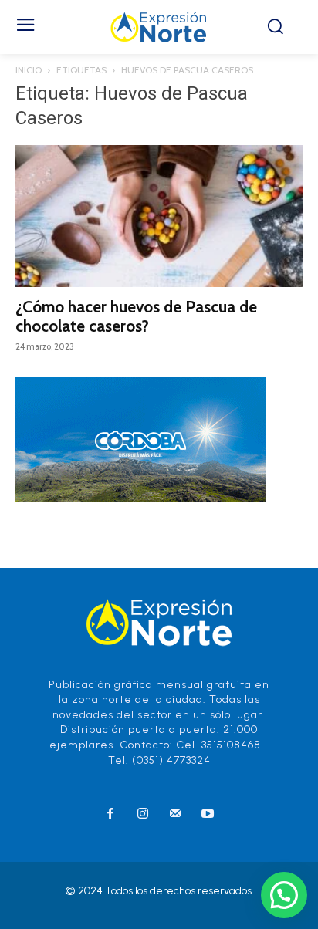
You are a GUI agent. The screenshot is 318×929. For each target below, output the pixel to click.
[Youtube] (207, 814)
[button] (284, 895)
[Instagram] (142, 814)
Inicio (28, 70)
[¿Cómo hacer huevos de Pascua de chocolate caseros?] (159, 216)
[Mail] (175, 814)
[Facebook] (110, 814)
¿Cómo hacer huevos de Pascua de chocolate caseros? (136, 316)
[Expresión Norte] (159, 27)
